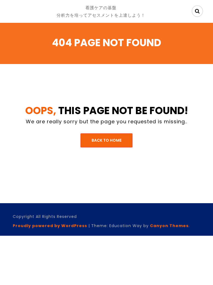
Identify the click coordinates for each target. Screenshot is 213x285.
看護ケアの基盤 (100, 8)
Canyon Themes (169, 226)
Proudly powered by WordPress (50, 226)
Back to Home (106, 140)
